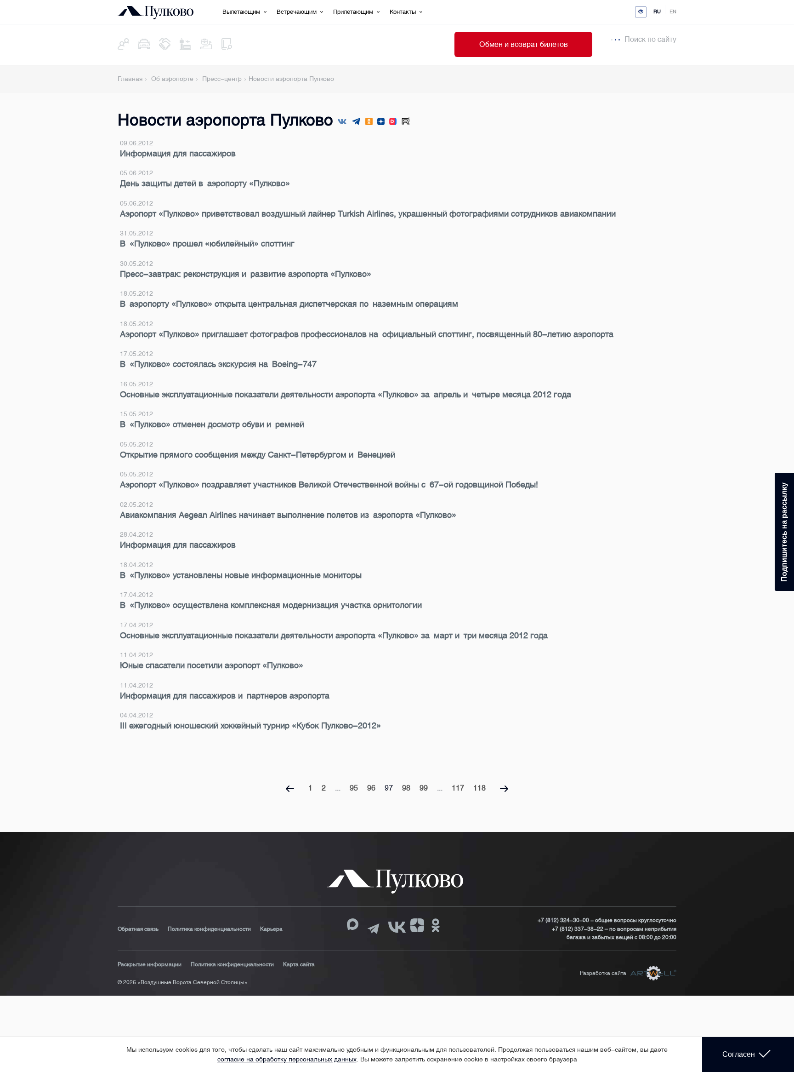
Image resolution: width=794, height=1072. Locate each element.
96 (371, 788)
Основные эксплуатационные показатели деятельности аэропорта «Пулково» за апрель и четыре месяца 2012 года (345, 394)
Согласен (738, 1054)
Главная (130, 78)
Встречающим (297, 11)
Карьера (271, 929)
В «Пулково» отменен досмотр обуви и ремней (212, 424)
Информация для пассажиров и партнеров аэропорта (224, 695)
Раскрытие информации (149, 964)
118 (479, 788)
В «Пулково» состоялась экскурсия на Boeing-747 (218, 364)
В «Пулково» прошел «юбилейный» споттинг (207, 243)
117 (458, 788)
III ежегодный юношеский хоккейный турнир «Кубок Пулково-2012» (250, 725)
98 (406, 788)
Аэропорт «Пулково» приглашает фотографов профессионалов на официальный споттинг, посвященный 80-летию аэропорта (366, 334)
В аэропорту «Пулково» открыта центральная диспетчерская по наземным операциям (289, 304)
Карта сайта (299, 964)
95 (354, 788)
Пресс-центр (222, 78)
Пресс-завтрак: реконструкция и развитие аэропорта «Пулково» (245, 274)
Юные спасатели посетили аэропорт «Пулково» (211, 665)
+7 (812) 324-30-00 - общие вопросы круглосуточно (607, 920)
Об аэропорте (172, 78)
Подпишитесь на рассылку (784, 531)
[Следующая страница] (504, 789)
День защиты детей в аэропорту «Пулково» (205, 183)
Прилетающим (353, 11)
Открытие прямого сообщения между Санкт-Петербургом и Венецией (257, 454)
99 (424, 788)
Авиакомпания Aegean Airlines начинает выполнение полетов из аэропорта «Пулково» (288, 515)
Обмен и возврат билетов (523, 44)
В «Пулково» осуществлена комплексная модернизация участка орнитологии (271, 605)
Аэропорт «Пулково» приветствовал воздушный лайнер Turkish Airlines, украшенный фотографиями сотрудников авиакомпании (368, 213)
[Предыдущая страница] (290, 789)
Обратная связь (138, 929)
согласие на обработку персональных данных (287, 1059)
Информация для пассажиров (178, 153)
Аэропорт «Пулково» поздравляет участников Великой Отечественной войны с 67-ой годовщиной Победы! (329, 484)
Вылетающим (241, 11)
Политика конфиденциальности (209, 929)
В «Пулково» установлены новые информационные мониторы (241, 575)
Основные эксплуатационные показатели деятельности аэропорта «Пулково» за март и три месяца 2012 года (334, 635)
